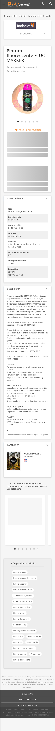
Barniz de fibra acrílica (22, 601)
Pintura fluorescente (21, 660)
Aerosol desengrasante (22, 595)
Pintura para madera (21, 607)
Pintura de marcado (21, 619)
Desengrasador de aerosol (24, 630)
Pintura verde (32, 642)
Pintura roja (35, 654)
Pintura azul (18, 636)
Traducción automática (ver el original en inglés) (27, 434)
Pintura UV (17, 642)
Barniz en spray (19, 625)
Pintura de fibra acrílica (22, 590)
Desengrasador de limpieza (24, 578)
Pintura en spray (20, 584)
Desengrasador (19, 572)
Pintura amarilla (34, 636)
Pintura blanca (19, 613)
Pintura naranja (19, 654)
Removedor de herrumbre (24, 648)
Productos (26, 33)
